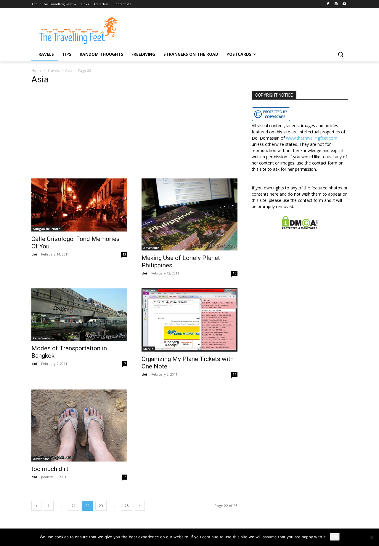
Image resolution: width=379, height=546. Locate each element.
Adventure (151, 248)
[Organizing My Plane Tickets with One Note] (189, 320)
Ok (334, 536)
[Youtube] (344, 4)
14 (234, 374)
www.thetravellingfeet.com (311, 138)
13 (124, 254)
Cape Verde (41, 338)
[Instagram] (336, 4)
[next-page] (140, 506)
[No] (372, 537)
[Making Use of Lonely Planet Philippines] (189, 214)
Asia (68, 70)
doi (34, 254)
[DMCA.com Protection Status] (300, 227)
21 (74, 505)
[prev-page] (36, 506)
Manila (148, 349)
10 (234, 273)
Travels (53, 70)
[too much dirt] (79, 425)
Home (36, 70)
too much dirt (49, 468)
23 (101, 505)
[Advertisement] (134, 134)
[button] (340, 54)
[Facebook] (328, 4)
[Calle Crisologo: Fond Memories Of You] (79, 205)
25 (127, 505)
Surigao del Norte (46, 229)
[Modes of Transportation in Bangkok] (79, 314)
